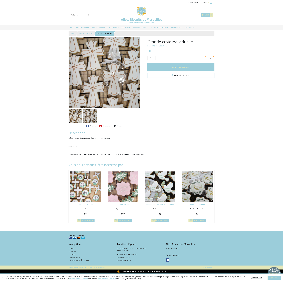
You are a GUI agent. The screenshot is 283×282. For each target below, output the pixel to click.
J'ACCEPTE (274, 278)
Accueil (73, 33)
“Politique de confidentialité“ (107, 279)
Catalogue (72, 251)
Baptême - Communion (86, 33)
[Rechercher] (88, 15)
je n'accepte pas (257, 278)
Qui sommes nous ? (75, 257)
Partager (92, 126)
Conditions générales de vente (79, 260)
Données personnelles (124, 261)
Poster (119, 126)
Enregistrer (106, 126)
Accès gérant (209, 267)
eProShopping (139, 271)
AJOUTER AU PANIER (180, 67)
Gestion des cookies (123, 258)
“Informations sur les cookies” (78, 279)
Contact (204, 3)
